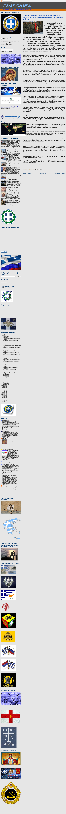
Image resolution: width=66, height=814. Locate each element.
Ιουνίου (4, 378)
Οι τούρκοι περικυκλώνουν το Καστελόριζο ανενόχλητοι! (12, 156)
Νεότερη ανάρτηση (27, 173)
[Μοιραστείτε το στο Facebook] (40, 169)
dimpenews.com (5, 420)
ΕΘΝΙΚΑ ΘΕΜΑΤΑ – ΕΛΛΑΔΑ (8, 464)
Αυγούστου (5, 376)
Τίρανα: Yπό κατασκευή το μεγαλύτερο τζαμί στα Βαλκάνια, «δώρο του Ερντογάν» (12, 150)
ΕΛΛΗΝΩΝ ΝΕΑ (17, 6)
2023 (3, 335)
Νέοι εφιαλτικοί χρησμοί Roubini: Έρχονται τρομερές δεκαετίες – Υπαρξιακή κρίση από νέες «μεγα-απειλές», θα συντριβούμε (13, 169)
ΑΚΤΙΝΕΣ (4, 438)
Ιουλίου (4, 377)
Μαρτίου (4, 382)
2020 (3, 387)
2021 (3, 386)
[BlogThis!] (37, 169)
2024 (3, 334)
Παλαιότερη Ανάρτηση (60, 173)
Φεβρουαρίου (5, 383)
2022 (3, 385)
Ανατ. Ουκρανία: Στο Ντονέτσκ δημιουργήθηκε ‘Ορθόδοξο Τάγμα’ (13, 201)
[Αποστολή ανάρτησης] (35, 169)
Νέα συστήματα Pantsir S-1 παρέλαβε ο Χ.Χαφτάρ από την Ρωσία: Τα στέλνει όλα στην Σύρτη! (13, 163)
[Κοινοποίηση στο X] (39, 169)
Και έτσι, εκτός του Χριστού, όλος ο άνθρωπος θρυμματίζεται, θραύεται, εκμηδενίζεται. (13, 193)
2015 (3, 393)
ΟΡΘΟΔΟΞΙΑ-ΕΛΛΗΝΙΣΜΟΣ (7, 449)
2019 (3, 388)
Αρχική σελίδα (43, 173)
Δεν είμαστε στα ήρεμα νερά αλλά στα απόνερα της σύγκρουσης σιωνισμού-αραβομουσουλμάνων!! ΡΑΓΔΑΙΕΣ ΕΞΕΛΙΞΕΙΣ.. (10, 422)
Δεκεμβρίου (5, 336)
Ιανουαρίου (5, 384)
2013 (3, 395)
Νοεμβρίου (5, 337)
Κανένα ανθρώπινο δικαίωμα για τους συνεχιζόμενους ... (9, 369)
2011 (3, 397)
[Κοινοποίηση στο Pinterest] (41, 169)
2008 (3, 401)
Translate (10, 51)
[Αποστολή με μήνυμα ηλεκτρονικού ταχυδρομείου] (36, 169)
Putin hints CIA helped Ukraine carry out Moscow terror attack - (13, 175)
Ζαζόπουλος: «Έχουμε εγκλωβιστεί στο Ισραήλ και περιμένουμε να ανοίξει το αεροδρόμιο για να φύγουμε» (9, 478)
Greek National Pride (6, 461)
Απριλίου (5, 381)
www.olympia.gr (5, 431)
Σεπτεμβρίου (5, 375)
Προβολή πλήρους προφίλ (6, 44)
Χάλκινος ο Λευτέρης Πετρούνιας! (8, 432)
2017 (3, 391)
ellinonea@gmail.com (5, 108)
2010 (3, 398)
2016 (3, 392)
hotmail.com (4, 462)
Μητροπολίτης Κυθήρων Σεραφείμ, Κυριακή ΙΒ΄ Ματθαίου (13, 440)
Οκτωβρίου (5, 374)
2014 (3, 394)
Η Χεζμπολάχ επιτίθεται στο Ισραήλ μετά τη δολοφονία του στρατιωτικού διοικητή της (10, 487)
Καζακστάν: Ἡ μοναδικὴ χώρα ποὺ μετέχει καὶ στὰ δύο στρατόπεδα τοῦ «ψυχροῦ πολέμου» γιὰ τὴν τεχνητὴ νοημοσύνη (12, 452)
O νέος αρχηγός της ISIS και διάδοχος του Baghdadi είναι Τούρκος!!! (12, 188)
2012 (3, 396)
